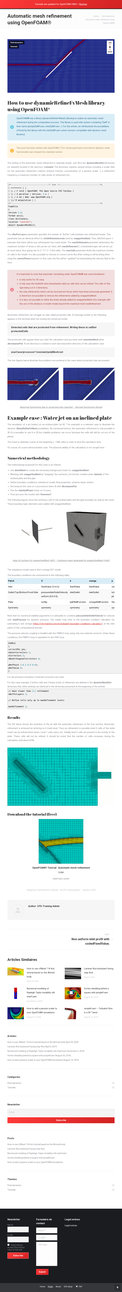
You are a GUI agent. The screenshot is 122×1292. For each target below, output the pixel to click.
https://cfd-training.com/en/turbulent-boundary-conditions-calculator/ (67, 623)
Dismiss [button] (83, 4)
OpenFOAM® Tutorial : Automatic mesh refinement (61, 867)
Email (10, 1235)
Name (10, 1225)
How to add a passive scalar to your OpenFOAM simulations (42, 1010)
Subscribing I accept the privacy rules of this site (16, 1247)
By (70, 890)
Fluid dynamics (16, 43)
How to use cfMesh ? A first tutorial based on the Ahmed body (41, 972)
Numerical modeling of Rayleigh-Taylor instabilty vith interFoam (41, 992)
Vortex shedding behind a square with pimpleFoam (96, 990)
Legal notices (71, 1225)
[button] (110, 859)
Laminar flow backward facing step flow (98, 970)
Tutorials (14, 47)
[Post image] (15, 971)
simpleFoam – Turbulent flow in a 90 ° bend (98, 1010)
